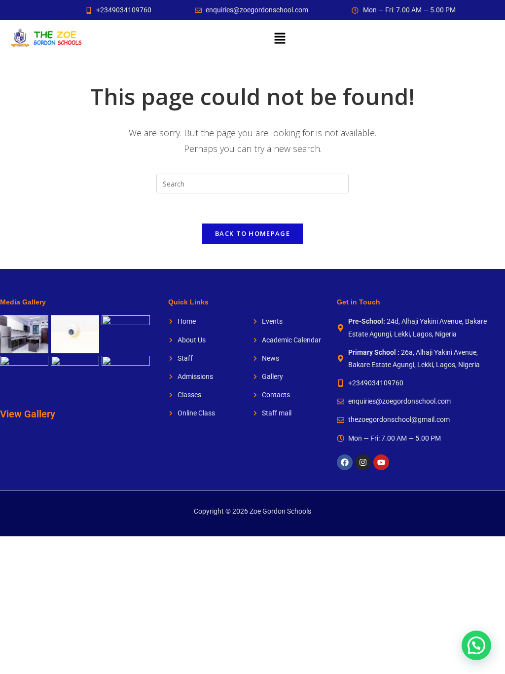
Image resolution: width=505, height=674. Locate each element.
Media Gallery (23, 302)
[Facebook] (345, 462)
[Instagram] (363, 462)
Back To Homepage (252, 233)
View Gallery (27, 414)
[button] (279, 38)
